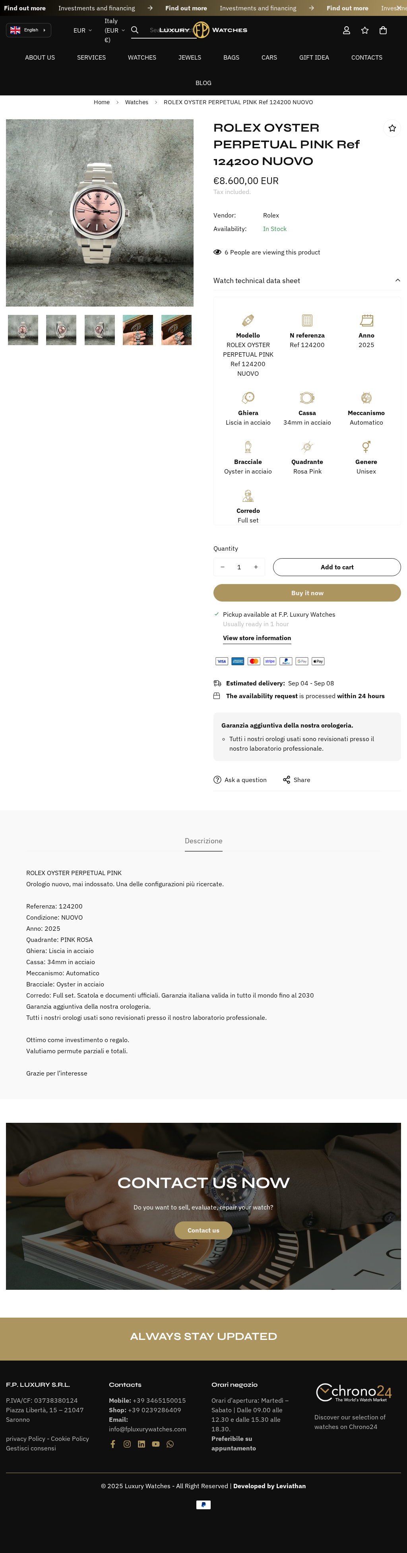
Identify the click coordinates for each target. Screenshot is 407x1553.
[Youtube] (156, 1444)
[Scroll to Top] (391, 1510)
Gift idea (314, 57)
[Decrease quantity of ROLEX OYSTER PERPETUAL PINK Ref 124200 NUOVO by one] (222, 567)
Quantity (225, 548)
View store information (257, 638)
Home (102, 102)
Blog (203, 83)
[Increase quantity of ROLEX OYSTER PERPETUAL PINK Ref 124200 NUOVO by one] (256, 567)
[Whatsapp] (170, 1444)
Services (91, 57)
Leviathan (291, 1486)
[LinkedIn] (141, 1444)
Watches (142, 57)
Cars (269, 57)
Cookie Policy (70, 1438)
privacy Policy (25, 1438)
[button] (383, 30)
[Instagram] (127, 1444)
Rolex (271, 215)
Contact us (203, 1230)
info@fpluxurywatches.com (147, 1429)
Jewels (189, 57)
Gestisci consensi (31, 1448)
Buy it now (307, 593)
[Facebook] (113, 1444)
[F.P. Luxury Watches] (203, 30)
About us (40, 57)
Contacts (366, 57)
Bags (231, 57)
